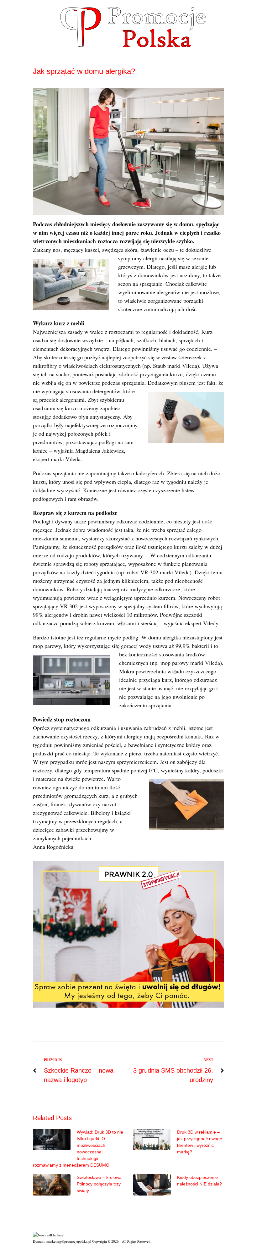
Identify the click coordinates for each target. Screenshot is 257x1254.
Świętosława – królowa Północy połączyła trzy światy (99, 1184)
